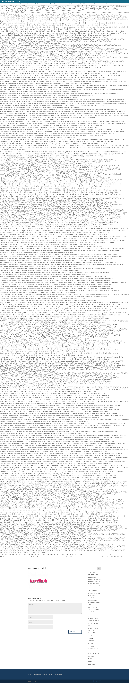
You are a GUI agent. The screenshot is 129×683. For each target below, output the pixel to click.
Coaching (29, 4)
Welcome (22, 4)
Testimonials (95, 4)
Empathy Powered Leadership (93, 629)
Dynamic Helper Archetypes (92, 634)
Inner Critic (91, 656)
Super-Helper (91, 664)
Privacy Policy (32, 681)
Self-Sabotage (91, 661)
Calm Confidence (92, 590)
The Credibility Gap (93, 574)
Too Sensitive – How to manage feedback (94, 587)
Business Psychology (41, 4)
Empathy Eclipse (92, 598)
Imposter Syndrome (93, 653)
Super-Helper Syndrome (68, 4)
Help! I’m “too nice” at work (94, 624)
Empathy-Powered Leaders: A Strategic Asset (93, 614)
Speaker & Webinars (83, 4)
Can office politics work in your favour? (94, 594)
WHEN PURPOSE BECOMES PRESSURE (94, 608)
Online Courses (54, 4)
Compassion (91, 643)
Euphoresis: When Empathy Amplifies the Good (94, 603)
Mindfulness (91, 659)
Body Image (91, 641)
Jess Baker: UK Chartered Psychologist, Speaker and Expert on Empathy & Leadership (94, 580)
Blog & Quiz (104, 4)
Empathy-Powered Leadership (93, 650)
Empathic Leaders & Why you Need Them (93, 620)
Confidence (91, 646)
